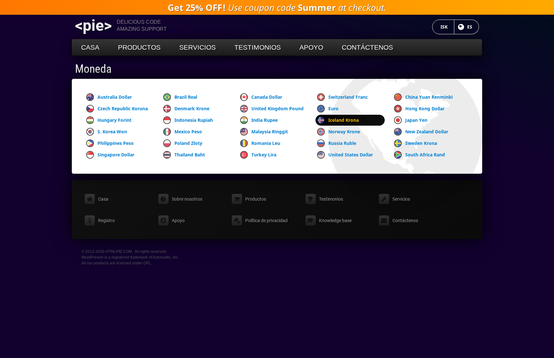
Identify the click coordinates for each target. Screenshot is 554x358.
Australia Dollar (114, 97)
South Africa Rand (425, 155)
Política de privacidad (266, 220)
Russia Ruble (342, 143)
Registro (106, 220)
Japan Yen (416, 120)
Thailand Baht (189, 155)
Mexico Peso (188, 132)
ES (473, 27)
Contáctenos (367, 47)
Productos (139, 47)
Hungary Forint (114, 120)
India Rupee (264, 120)
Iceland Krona (343, 120)
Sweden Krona (421, 143)
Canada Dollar (266, 97)
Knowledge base (335, 220)
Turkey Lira (263, 155)
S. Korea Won (112, 132)
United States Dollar (350, 155)
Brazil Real (185, 97)
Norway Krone (344, 132)
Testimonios (257, 47)
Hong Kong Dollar (425, 108)
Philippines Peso (115, 143)
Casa (90, 47)
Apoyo (311, 47)
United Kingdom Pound (277, 108)
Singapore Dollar (115, 155)
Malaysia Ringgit (269, 132)
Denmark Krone (191, 108)
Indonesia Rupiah (193, 120)
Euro (333, 108)
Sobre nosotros (187, 199)
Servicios (197, 47)
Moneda (93, 69)
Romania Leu (265, 143)
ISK (447, 27)
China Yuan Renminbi (429, 97)
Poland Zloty (188, 143)
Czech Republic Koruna (122, 108)
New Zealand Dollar (426, 132)
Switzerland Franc (348, 97)
